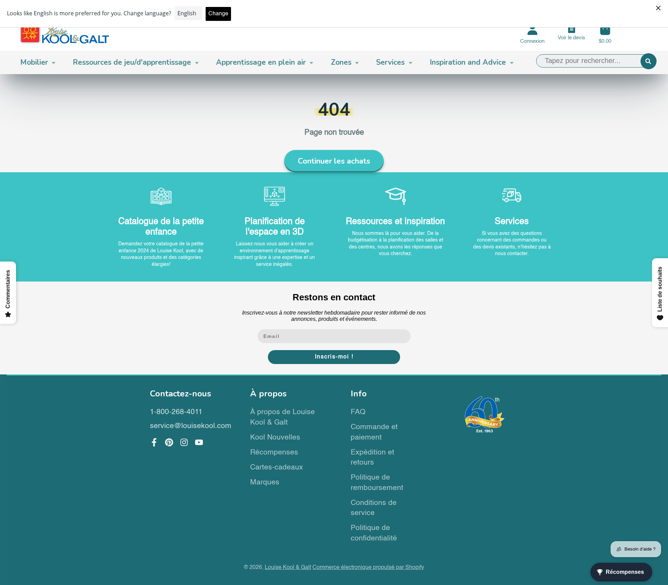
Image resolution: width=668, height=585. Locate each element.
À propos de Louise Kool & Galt (282, 417)
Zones (341, 62)
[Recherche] (649, 61)
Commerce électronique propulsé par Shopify (368, 567)
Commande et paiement (374, 432)
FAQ (358, 412)
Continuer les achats (334, 161)
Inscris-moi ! (334, 357)
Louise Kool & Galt (288, 567)
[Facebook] (154, 442)
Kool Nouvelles (275, 437)
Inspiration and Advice (468, 62)
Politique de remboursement (377, 483)
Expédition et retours (372, 458)
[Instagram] (184, 442)
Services (390, 62)
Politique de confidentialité (374, 533)
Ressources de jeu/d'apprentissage (132, 62)
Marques (264, 482)
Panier (605, 34)
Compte (532, 34)
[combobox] (596, 61)
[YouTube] (199, 442)
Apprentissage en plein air (261, 62)
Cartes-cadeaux (276, 467)
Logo (64, 34)
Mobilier (34, 62)
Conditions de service (374, 508)
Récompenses (274, 452)
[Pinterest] (169, 442)
